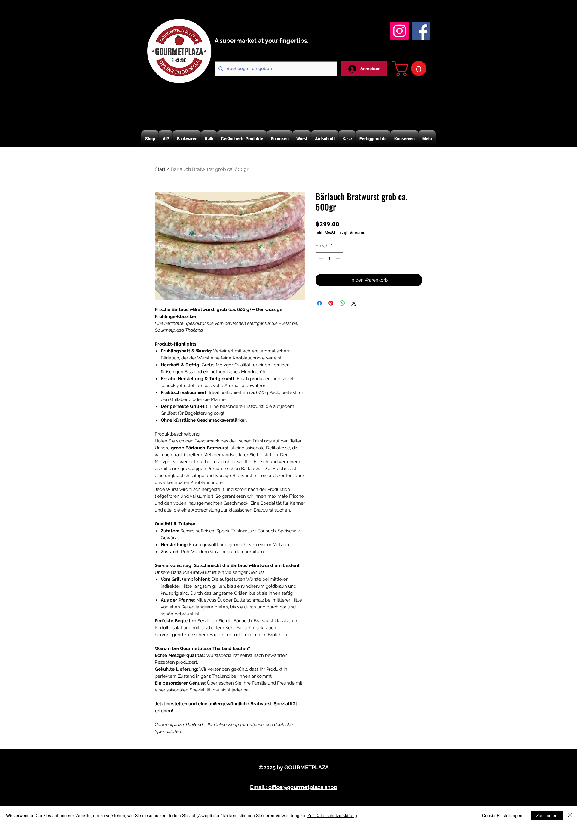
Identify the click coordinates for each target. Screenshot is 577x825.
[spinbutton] (329, 258)
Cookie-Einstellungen (502, 815)
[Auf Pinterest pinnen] (330, 303)
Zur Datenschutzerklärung (332, 815)
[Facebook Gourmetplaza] (421, 31)
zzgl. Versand (352, 232)
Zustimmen (546, 815)
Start (160, 169)
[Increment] (338, 258)
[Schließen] (569, 815)
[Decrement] (320, 258)
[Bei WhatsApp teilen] (342, 303)
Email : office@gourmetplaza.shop (293, 787)
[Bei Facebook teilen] (319, 303)
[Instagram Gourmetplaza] (399, 31)
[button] (411, 68)
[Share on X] (353, 303)
